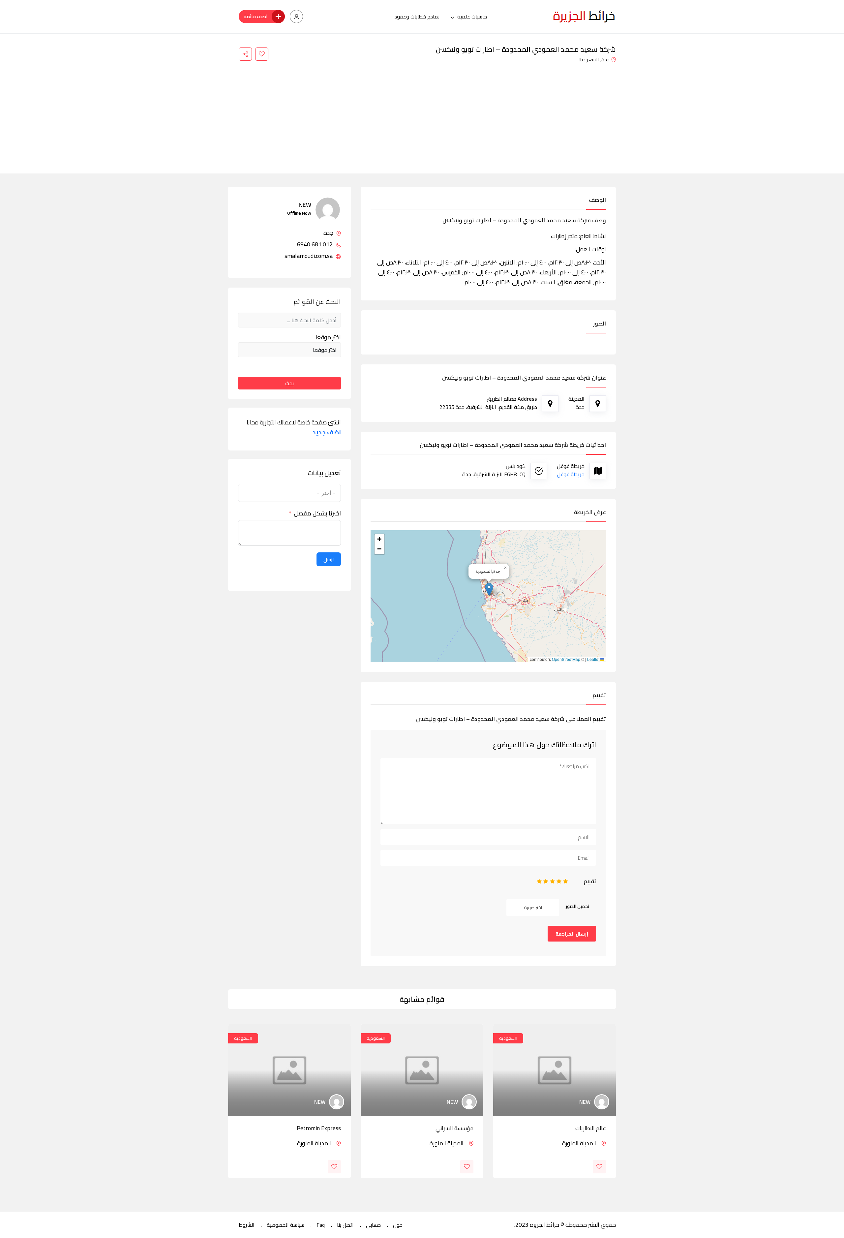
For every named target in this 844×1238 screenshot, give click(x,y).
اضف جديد (327, 432)
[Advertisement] (422, 114)
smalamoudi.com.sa (309, 256)
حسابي (373, 1225)
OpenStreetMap (566, 659)
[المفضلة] (261, 54)
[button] (489, 589)
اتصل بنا (345, 1225)
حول (398, 1225)
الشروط (247, 1225)
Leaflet (593, 659)
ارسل (328, 559)
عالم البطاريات (590, 1128)
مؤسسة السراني (454, 1128)
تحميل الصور (577, 906)
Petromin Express (319, 1128)
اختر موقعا (328, 337)
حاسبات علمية (472, 16)
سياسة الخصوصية (285, 1225)
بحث (289, 383)
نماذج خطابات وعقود (416, 16)
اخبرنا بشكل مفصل (317, 513)
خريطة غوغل (571, 474)
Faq (320, 1225)
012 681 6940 (315, 244)
